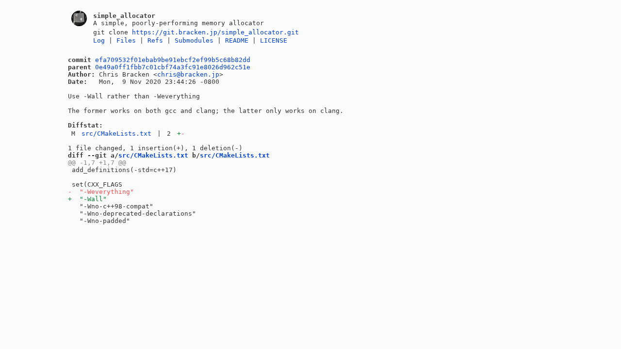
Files (126, 40)
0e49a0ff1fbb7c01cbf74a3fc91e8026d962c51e (172, 67)
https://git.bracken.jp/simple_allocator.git (215, 32)
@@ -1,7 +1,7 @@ (97, 162)
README (236, 40)
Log (99, 40)
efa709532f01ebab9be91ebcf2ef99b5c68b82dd (172, 59)
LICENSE (273, 40)
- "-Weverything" (101, 191)
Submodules (194, 40)
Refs (155, 40)
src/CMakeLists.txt (116, 133)
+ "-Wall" (87, 199)
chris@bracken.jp (188, 74)
